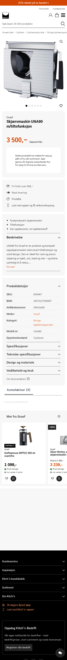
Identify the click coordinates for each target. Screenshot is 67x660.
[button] (61, 105)
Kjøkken (20, 32)
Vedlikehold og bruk (20, 370)
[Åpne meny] (63, 15)
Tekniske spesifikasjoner (24, 354)
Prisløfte (16, 199)
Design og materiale (20, 362)
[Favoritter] (7, 478)
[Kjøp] (13, 478)
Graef (10, 117)
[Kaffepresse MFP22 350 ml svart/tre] (24, 436)
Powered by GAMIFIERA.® (16, 402)
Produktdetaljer (17, 286)
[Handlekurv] (57, 15)
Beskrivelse (15, 237)
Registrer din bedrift (18, 647)
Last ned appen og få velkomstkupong (33, 205)
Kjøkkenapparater (35, 32)
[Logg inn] (51, 15)
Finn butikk (44, 8)
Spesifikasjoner (17, 346)
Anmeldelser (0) (19, 389)
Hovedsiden (8, 32)
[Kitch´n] (5, 15)
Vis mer (11, 266)
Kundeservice (59, 8)
